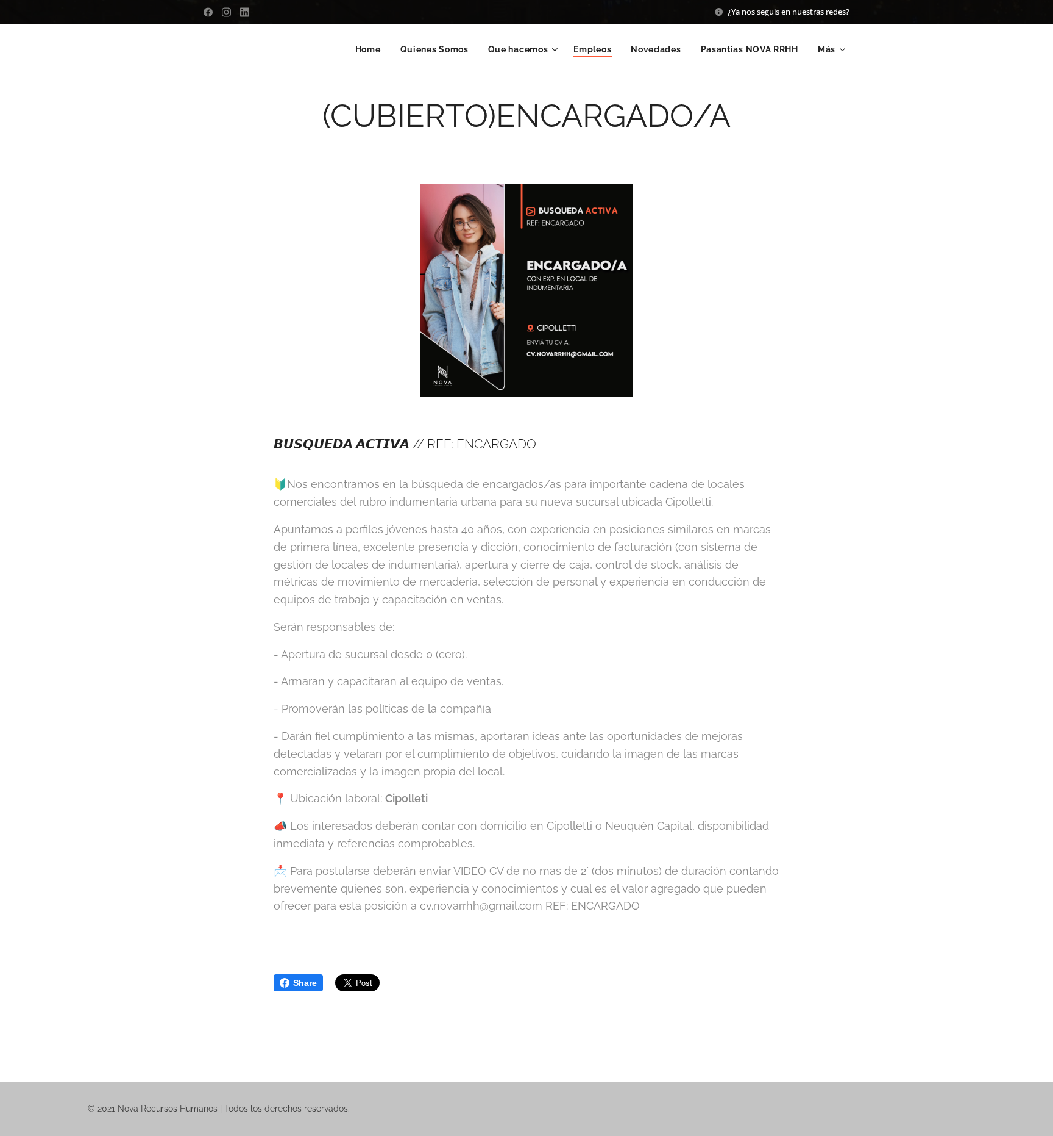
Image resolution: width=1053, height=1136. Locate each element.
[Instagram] (226, 12)
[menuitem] (371, 49)
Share (305, 983)
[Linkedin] (244, 12)
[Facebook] (208, 12)
